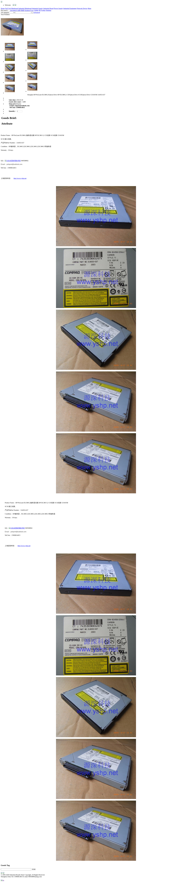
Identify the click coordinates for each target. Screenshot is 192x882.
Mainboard (14, 8)
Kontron (27, 10)
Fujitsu (43, 10)
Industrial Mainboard (25, 8)
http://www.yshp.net (20, 178)
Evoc (32, 10)
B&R (22, 10)
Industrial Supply (37, 8)
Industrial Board (48, 8)
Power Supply (58, 8)
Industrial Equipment (69, 8)
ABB (18, 10)
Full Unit (8, 8)
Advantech (13, 10)
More (89, 8)
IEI (40, 10)
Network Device (82, 8)
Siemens (48, 10)
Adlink (36, 10)
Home (3, 8)
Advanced (36, 12)
